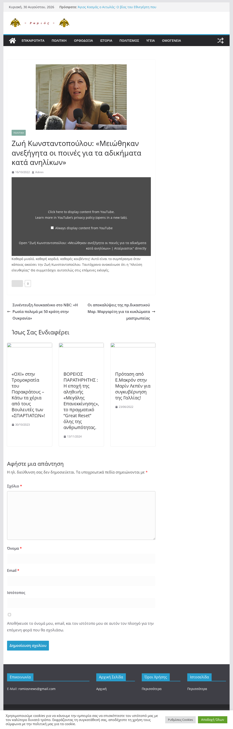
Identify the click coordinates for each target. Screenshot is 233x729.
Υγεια (150, 40)
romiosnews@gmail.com (37, 689)
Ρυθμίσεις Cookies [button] (180, 720)
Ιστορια (106, 40)
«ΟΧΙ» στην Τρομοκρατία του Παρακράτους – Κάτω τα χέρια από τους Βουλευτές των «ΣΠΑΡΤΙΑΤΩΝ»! (28, 395)
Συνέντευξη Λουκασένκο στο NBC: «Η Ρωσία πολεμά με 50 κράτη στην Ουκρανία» (45, 311)
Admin (39, 172)
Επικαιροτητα (33, 40)
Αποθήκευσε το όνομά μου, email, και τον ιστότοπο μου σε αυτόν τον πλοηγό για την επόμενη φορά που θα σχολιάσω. (80, 627)
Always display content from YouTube (84, 228)
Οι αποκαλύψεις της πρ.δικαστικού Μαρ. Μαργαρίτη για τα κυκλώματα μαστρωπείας (119, 311)
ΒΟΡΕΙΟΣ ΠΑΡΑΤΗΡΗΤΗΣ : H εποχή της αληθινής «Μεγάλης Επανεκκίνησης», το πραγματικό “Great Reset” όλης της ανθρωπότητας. (81, 400)
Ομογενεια (171, 40)
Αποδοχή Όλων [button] (212, 719)
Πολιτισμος (129, 40)
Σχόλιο (14, 486)
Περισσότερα (152, 689)
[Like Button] (17, 283)
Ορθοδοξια (83, 40)
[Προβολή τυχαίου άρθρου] (220, 40)
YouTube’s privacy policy (92, 217)
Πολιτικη (59, 40)
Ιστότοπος (16, 592)
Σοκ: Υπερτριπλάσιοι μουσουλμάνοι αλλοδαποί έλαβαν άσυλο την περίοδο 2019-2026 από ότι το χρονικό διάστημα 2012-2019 (123, 7)
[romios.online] (12, 40)
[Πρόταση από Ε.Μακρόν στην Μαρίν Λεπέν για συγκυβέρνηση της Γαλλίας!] (133, 346)
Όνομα (14, 548)
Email (13, 570)
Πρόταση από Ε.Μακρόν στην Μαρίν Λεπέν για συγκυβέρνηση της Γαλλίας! (132, 386)
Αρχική (101, 689)
